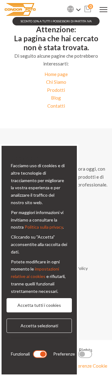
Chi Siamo (56, 82)
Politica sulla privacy (44, 227)
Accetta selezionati (39, 325)
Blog (56, 98)
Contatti (56, 106)
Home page (56, 74)
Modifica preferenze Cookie (78, 366)
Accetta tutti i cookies (39, 305)
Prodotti (56, 90)
